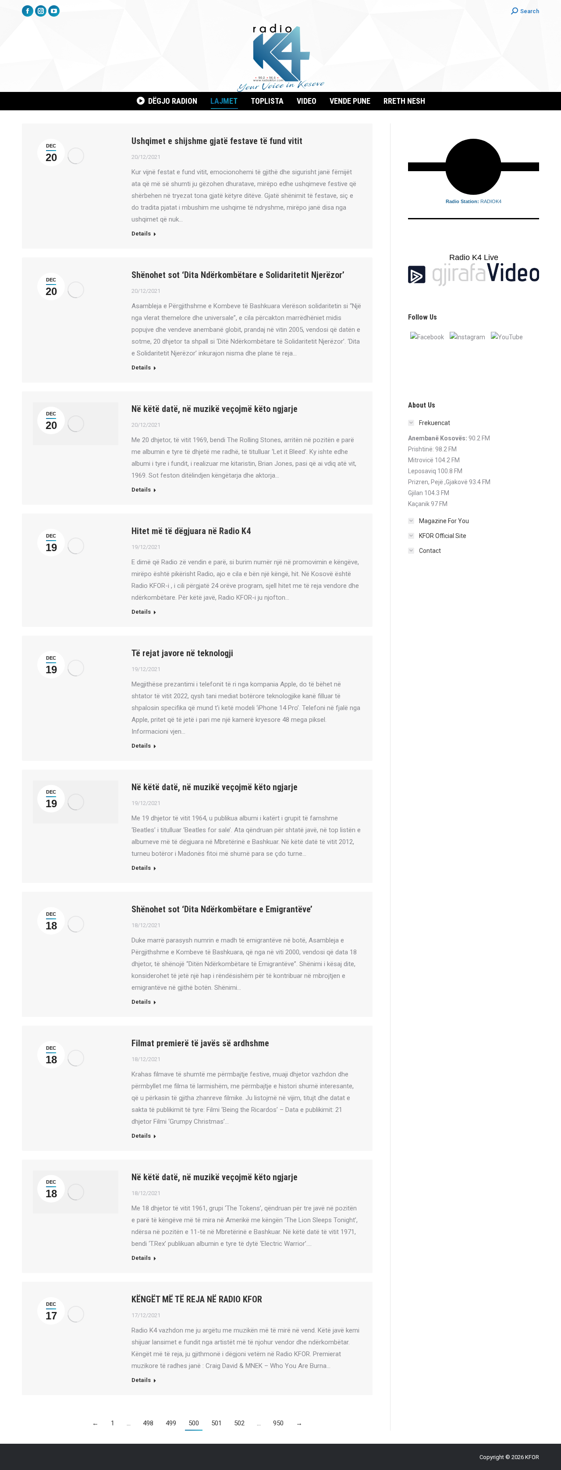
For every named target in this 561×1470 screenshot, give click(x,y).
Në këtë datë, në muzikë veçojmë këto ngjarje (214, 409)
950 (278, 1423)
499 (171, 1423)
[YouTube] (507, 336)
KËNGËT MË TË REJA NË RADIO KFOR (196, 1299)
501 (216, 1423)
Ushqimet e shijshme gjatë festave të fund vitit (216, 141)
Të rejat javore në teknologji (182, 653)
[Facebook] (427, 336)
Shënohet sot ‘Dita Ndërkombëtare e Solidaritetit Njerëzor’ (237, 275)
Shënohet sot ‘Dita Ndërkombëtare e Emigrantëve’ (221, 909)
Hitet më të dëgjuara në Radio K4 (191, 531)
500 (193, 1423)
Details (141, 233)
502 (239, 1423)
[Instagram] (467, 336)
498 (148, 1423)
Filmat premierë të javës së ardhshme (200, 1043)
